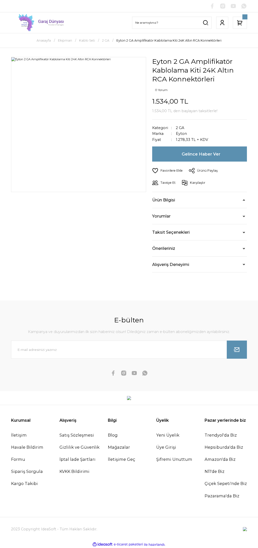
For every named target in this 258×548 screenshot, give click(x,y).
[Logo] (38, 23)
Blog (113, 435)
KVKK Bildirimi (74, 471)
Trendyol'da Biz (221, 435)
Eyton (181, 134)
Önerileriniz (163, 248)
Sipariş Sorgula (27, 471)
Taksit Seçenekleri (171, 232)
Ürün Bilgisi (163, 199)
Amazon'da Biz (220, 459)
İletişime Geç (121, 459)
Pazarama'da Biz (222, 495)
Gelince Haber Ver (201, 154)
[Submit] (237, 350)
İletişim (19, 435)
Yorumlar (161, 216)
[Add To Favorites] (167, 171)
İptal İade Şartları (77, 459)
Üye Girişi (166, 447)
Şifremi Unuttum (174, 459)
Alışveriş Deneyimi (170, 264)
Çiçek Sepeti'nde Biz (226, 483)
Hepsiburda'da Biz (224, 447)
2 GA (180, 128)
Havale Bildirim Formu (27, 453)
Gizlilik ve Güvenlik (79, 447)
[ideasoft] (102, 544)
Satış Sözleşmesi (76, 435)
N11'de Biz (214, 471)
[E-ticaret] (128, 544)
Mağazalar (119, 447)
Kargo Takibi (24, 483)
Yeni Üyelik (167, 435)
